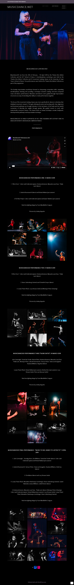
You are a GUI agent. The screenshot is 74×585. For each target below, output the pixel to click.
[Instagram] (38, 567)
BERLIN (63, 6)
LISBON (63, 8)
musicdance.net (20, 7)
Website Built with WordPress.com (37, 582)
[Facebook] (35, 567)
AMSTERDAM (55, 6)
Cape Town (45, 6)
